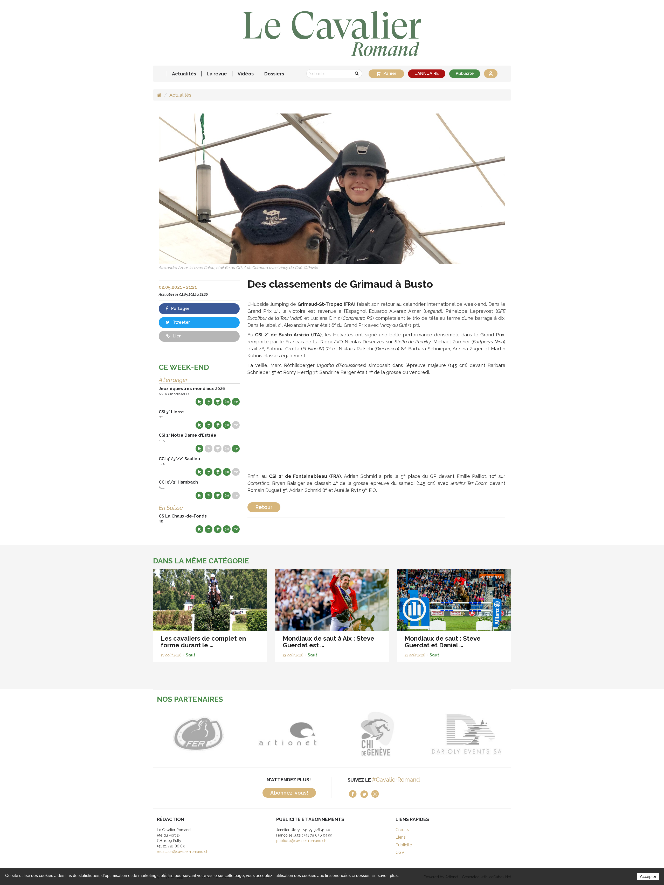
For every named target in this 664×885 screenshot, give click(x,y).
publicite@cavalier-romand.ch (301, 841)
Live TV (236, 402)
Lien (177, 336)
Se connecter (490, 73)
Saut (190, 655)
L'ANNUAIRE (426, 73)
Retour (264, 507)
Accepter (648, 876)
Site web (199, 402)
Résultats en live (227, 402)
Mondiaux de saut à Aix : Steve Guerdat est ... (328, 642)
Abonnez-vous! (289, 793)
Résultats (218, 402)
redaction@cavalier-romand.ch (182, 851)
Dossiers (274, 73)
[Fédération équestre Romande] (198, 734)
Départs (208, 402)
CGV (400, 852)
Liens (401, 837)
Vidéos (246, 73)
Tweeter (181, 322)
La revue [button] (217, 73)
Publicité (465, 73)
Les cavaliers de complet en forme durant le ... (203, 642)
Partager (179, 308)
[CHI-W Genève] (377, 734)
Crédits (402, 829)
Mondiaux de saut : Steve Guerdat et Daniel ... (443, 642)
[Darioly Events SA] (466, 734)
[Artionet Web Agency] (287, 734)
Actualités (184, 73)
